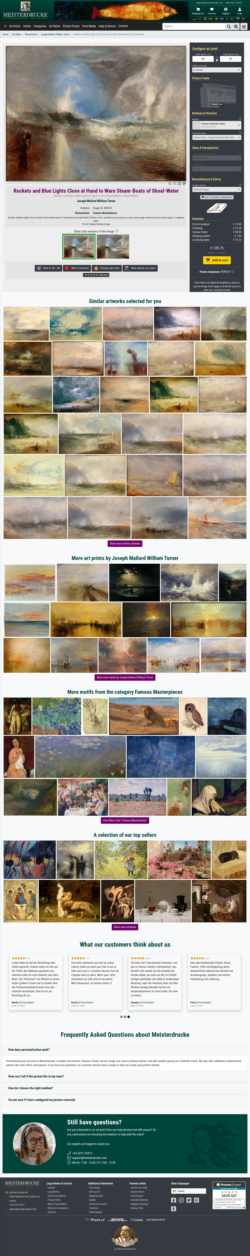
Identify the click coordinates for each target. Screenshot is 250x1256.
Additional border (199, 65)
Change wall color (109, 268)
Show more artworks (125, 927)
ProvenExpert (25, 1002)
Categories (40, 26)
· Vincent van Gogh (138, 1187)
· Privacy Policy (54, 1200)
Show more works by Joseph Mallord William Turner (125, 677)
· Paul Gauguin (136, 1195)
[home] (5, 26)
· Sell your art (94, 1191)
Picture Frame (71, 26)
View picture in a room (142, 268)
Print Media (89, 26)
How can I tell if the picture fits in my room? (36, 1076)
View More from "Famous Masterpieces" (125, 820)
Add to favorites (79, 268)
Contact (123, 26)
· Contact (51, 1187)
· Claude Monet (137, 1191)
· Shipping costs (95, 1195)
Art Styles (54, 26)
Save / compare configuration (218, 197)
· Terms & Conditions (56, 1195)
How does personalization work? (29, 1050)
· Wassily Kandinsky (139, 1200)
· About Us (51, 1212)
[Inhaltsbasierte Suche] (236, 26)
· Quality (92, 1200)
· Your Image (94, 1187)
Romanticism (31, 34)
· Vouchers (93, 1208)
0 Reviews (103, 275)
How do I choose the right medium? (30, 1088)
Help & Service (107, 26)
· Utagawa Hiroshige (139, 1204)
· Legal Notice (53, 1191)
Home (6, 34)
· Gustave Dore (136, 1208)
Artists (27, 26)
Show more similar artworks (125, 543)
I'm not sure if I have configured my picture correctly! (41, 1100)
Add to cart (219, 260)
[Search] (228, 26)
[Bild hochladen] (243, 26)
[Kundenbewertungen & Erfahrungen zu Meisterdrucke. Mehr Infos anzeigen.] (229, 1195)
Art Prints (14, 26)
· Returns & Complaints (57, 1208)
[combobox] (216, 69)
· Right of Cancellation (57, 1204)
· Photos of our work (97, 1204)
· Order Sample (95, 1212)
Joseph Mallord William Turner (55, 34)
